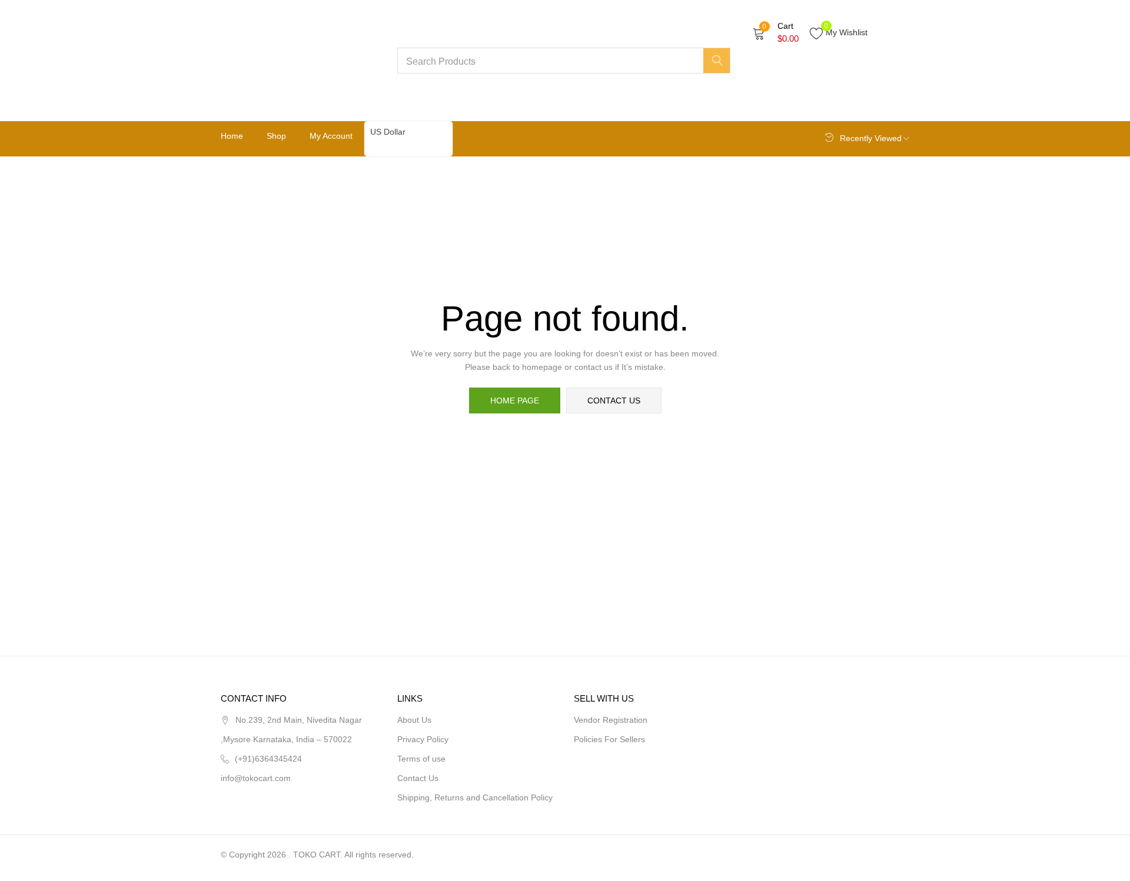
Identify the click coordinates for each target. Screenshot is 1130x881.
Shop (276, 136)
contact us (613, 400)
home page (514, 400)
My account (331, 136)
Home (232, 136)
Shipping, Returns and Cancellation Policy (475, 797)
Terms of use (421, 758)
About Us (414, 720)
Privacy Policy (422, 739)
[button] (776, 32)
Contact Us (417, 778)
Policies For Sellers (609, 739)
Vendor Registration (610, 720)
